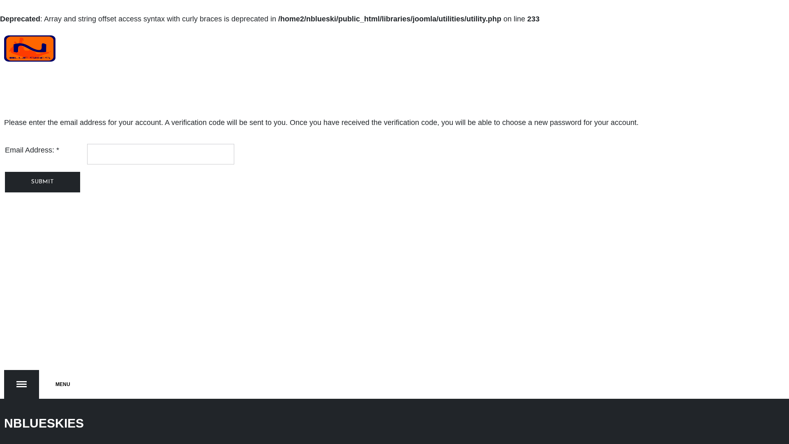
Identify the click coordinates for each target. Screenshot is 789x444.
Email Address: (32, 150)
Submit (42, 182)
